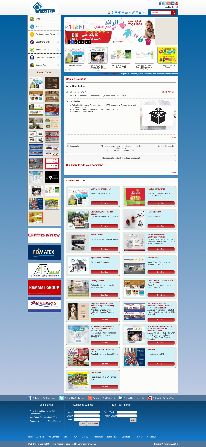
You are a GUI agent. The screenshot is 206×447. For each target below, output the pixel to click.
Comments (82, 96)
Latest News (112, 437)
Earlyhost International (87, 444)
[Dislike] (86, 92)
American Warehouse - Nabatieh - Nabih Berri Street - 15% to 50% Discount (160, 306)
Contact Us (151, 437)
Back (174, 138)
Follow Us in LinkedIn (133, 398)
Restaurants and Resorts (46, 34)
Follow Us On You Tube (163, 398)
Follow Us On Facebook (44, 398)
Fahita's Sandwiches (156, 189)
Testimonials (97, 437)
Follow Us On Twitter (74, 398)
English (175, 7)
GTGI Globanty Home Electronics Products (156, 236)
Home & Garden (42, 50)
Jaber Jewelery (154, 212)
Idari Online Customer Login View (43, 417)
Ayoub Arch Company (100, 258)
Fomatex (151, 349)
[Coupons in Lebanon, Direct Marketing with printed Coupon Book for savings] (44, 13)
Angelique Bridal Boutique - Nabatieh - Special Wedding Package (102, 306)
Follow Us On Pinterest (103, 398)
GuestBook (126, 437)
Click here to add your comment (102, 96)
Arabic (168, 7)
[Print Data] (78, 92)
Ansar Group (152, 258)
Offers (65, 437)
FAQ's (75, 437)
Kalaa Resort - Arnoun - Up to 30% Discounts (160, 282)
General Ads (41, 65)
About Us (40, 437)
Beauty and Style (43, 42)
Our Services (53, 437)
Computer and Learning (45, 57)
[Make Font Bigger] (71, 92)
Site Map (139, 437)
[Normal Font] (67, 92)
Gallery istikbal (97, 281)
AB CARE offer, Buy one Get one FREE (121, 66)
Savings (39, 27)
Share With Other (169, 92)
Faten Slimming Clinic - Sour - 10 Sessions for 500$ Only (144, 67)
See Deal (104, 203)
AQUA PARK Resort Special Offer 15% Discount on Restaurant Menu (97, 68)
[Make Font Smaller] (75, 92)
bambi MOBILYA (98, 235)
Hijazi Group (96, 372)
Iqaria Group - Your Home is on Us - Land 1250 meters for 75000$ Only (104, 329)
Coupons (39, 19)
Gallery (85, 437)
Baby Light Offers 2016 (74, 65)
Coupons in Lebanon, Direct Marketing (46, 421)
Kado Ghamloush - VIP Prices (167, 66)
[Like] (82, 92)
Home (69, 79)
